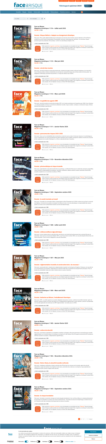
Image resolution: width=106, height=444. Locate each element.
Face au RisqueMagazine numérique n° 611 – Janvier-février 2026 (51, 125)
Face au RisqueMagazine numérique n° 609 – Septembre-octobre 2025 (52, 191)
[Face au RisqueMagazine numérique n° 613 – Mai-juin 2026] (22, 70)
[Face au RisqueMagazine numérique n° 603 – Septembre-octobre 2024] (22, 398)
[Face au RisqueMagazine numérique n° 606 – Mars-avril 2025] (22, 300)
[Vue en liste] (44, 19)
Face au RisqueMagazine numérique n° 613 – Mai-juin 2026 (49, 60)
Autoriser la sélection (93, 435)
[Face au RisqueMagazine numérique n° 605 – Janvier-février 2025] (22, 332)
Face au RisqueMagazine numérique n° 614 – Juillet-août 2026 (50, 27)
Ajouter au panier (46, 51)
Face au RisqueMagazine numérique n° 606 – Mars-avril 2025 (49, 289)
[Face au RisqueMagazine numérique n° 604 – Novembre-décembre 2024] (22, 365)
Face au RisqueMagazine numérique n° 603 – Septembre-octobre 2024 (52, 387)
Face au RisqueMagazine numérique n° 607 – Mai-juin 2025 (49, 256)
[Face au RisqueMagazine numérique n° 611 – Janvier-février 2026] (22, 136)
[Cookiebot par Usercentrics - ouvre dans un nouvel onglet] (10, 442)
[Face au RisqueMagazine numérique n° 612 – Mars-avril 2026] (22, 103)
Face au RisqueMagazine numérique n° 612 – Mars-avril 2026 (49, 93)
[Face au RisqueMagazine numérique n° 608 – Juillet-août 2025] (22, 234)
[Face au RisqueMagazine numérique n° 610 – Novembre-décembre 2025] (22, 169)
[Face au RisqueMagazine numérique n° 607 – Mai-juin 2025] (22, 267)
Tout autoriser (93, 431)
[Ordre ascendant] (27, 18)
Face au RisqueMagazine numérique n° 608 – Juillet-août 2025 (50, 224)
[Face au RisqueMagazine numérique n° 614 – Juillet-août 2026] (22, 38)
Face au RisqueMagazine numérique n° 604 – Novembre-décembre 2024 (53, 355)
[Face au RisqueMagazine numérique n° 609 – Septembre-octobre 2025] (22, 201)
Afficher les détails (69, 441)
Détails (52, 51)
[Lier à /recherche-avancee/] (82, 12)
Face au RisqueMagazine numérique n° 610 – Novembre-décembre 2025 (53, 158)
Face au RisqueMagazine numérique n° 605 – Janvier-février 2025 (51, 322)
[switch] (38, 442)
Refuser (93, 438)
